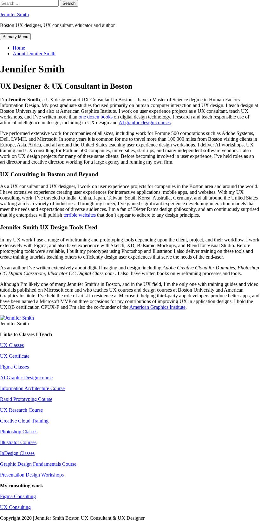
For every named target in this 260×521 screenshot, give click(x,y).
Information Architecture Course (32, 388)
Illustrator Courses (18, 442)
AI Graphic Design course (26, 377)
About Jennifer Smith (34, 53)
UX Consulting (15, 507)
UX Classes (12, 345)
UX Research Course (21, 410)
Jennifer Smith (14, 14)
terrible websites (79, 215)
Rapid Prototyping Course (26, 399)
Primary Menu (15, 36)
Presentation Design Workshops (32, 474)
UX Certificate (14, 356)
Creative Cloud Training (24, 420)
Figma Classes (14, 366)
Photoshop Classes (18, 431)
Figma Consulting (18, 496)
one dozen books (96, 116)
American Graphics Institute (157, 307)
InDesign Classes (17, 453)
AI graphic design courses (145, 122)
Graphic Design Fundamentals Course (38, 464)
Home (19, 48)
